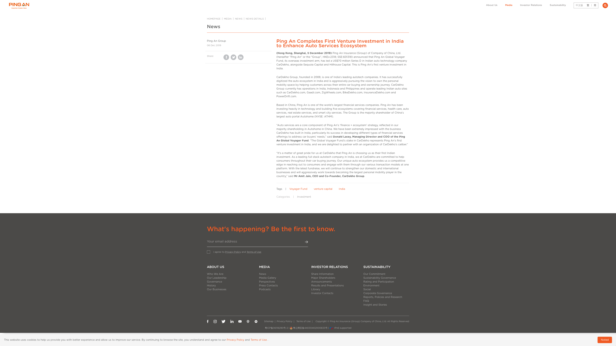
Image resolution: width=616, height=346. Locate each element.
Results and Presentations (327, 285)
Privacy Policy (233, 252)
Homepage (214, 19)
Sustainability (558, 5)
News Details (255, 19)
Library (315, 289)
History (211, 285)
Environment (371, 285)
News (238, 19)
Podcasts (265, 289)
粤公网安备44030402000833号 (310, 328)
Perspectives (267, 281)
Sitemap (268, 321)
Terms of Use (254, 252)
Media (508, 5)
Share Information (322, 274)
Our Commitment (374, 274)
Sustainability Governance (379, 278)
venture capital (323, 189)
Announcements (321, 281)
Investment (304, 197)
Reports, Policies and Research (382, 297)
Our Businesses (216, 289)
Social (367, 289)
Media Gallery (267, 278)
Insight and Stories (375, 305)
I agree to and (237, 252)
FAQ (366, 301)
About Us (491, 5)
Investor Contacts (322, 293)
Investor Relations (531, 5)
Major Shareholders (323, 278)
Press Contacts (268, 285)
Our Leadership (217, 278)
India (342, 189)
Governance (214, 281)
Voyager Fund (298, 189)
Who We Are (215, 274)
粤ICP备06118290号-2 (276, 328)
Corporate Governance (377, 293)
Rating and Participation (378, 281)
